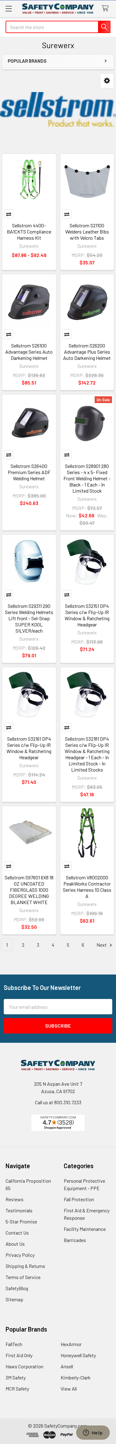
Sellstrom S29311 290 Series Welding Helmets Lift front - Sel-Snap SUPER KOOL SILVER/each (29, 618)
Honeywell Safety (78, 1355)
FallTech (14, 1344)
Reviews (15, 1199)
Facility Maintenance (85, 1229)
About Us (15, 1244)
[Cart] (106, 8)
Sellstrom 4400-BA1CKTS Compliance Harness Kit (29, 231)
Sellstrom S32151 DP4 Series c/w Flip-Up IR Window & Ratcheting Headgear (87, 615)
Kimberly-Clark (76, 1377)
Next (102, 945)
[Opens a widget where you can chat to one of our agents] (93, 1433)
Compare (8, 214)
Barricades (75, 1240)
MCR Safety (17, 1388)
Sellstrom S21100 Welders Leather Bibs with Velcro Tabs (87, 231)
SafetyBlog (17, 1288)
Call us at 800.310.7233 (58, 1102)
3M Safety (16, 1377)
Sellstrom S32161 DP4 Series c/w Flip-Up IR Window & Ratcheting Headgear (28, 748)
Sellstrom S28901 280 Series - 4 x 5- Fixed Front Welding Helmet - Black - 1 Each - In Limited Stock (86, 478)
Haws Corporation (24, 1366)
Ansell (67, 1366)
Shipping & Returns (25, 1266)
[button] (107, 80)
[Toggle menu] (8, 8)
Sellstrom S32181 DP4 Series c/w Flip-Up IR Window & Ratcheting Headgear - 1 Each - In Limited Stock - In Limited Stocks (87, 754)
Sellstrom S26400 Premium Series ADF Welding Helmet (29, 472)
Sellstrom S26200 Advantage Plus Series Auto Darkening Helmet (87, 352)
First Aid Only (19, 1355)
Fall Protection (79, 1199)
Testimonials (19, 1210)
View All (69, 1388)
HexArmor (71, 1344)
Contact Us (17, 1233)
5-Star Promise (21, 1221)
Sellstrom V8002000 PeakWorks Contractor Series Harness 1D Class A (87, 886)
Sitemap (14, 1299)
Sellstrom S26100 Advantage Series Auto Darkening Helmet (29, 352)
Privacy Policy (20, 1255)
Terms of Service (23, 1277)
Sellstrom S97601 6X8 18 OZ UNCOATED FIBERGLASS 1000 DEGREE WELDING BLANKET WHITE (29, 889)
